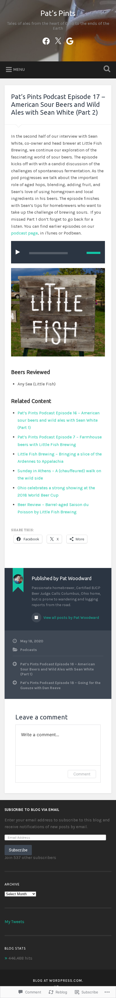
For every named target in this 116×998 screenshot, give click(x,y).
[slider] (93, 253)
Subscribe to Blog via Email (32, 809)
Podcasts (28, 650)
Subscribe (18, 849)
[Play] (19, 252)
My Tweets (14, 921)
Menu (19, 69)
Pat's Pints (58, 13)
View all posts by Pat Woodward (71, 617)
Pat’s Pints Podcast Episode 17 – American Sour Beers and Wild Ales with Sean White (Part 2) (58, 104)
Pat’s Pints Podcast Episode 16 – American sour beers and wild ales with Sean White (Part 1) (59, 420)
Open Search (106, 69)
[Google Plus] (70, 40)
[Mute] (78, 252)
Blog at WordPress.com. (58, 981)
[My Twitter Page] (58, 40)
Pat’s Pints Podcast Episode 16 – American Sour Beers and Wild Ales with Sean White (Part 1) (57, 669)
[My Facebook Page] (46, 40)
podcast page (24, 233)
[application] (58, 252)
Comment (81, 774)
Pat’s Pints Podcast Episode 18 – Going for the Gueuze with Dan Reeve (60, 685)
